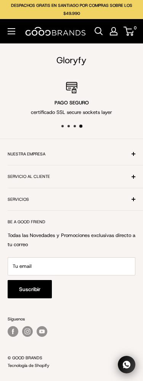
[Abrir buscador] (99, 31)
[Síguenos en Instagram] (27, 331)
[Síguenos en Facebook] (13, 331)
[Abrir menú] (11, 31)
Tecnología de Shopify (28, 365)
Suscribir (29, 289)
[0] (129, 31)
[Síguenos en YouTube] (42, 331)
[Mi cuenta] (113, 31)
